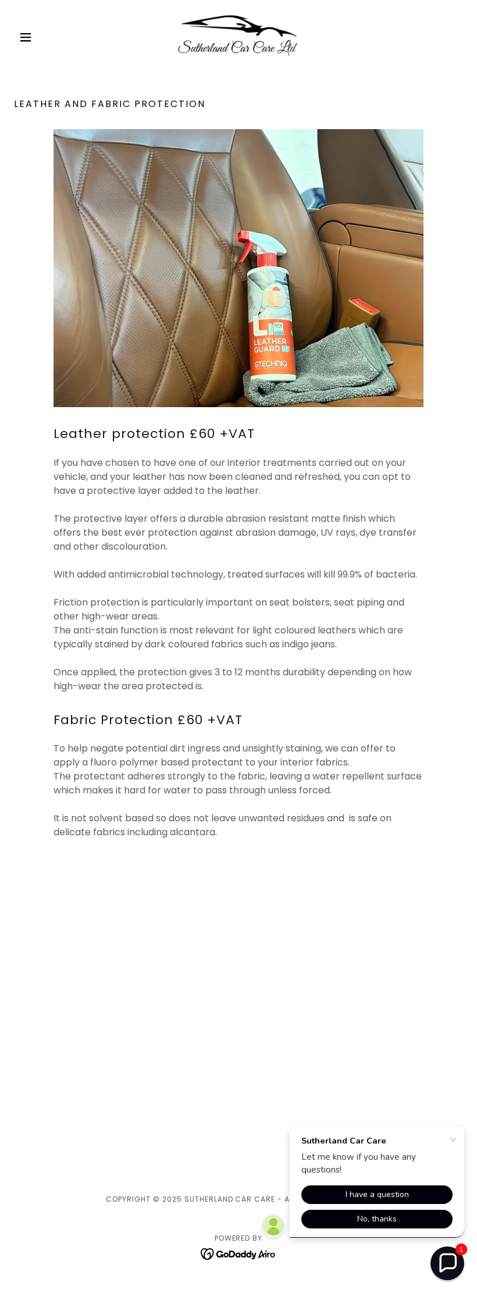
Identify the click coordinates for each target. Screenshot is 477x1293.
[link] (238, 37)
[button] (47, 37)
